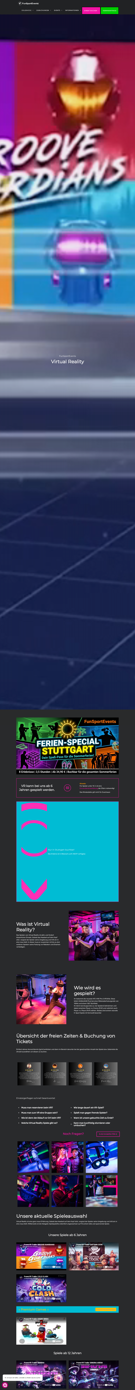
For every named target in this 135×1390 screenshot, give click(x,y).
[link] (67, 745)
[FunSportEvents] (28, 3)
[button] (41, 1107)
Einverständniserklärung (89, 788)
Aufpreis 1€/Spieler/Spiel (105, 1309)
